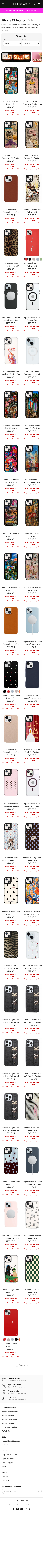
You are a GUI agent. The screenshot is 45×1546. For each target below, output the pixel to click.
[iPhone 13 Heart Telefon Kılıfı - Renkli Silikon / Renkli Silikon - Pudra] (8, 1339)
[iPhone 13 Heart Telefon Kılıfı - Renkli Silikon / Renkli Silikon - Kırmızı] (4, 1339)
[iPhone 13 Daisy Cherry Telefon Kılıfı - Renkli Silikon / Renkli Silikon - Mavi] (12, 691)
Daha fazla (4, 30)
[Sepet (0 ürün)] (38, 4)
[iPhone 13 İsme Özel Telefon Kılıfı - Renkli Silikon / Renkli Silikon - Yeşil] (41, 259)
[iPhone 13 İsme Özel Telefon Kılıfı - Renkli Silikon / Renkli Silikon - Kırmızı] (26, 259)
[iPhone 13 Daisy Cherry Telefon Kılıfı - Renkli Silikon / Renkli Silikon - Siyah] (4, 691)
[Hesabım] (34, 4)
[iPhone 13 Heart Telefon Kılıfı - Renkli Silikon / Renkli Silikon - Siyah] (16, 1339)
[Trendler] (16, 57)
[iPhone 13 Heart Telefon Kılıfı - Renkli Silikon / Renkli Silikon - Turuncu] (20, 1339)
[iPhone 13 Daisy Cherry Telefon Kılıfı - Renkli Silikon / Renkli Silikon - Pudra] (16, 691)
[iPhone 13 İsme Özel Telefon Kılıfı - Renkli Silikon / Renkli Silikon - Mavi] (37, 259)
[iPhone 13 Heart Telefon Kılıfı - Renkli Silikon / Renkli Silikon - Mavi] (12, 1339)
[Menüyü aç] (3, 4)
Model (24, 40)
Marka (6, 40)
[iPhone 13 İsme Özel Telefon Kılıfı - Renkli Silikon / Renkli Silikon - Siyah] (29, 259)
